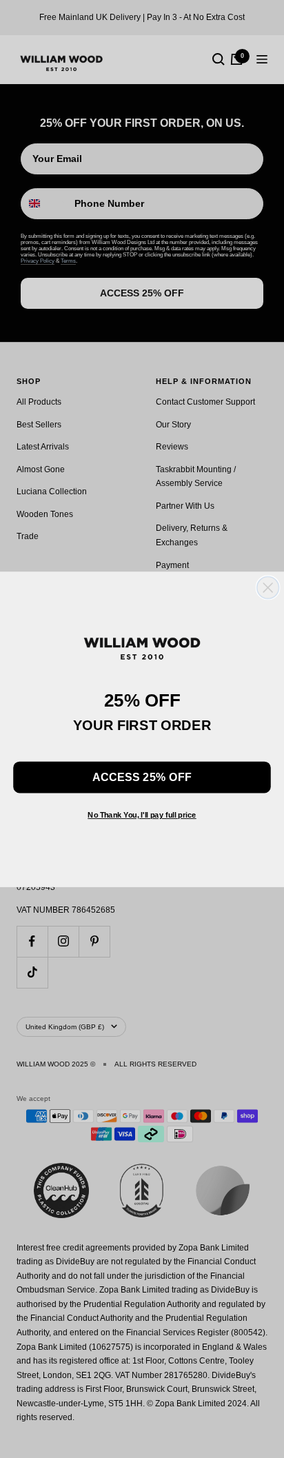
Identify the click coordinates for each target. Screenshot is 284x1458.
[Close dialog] (268, 587)
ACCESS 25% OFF (142, 777)
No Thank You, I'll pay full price (142, 815)
